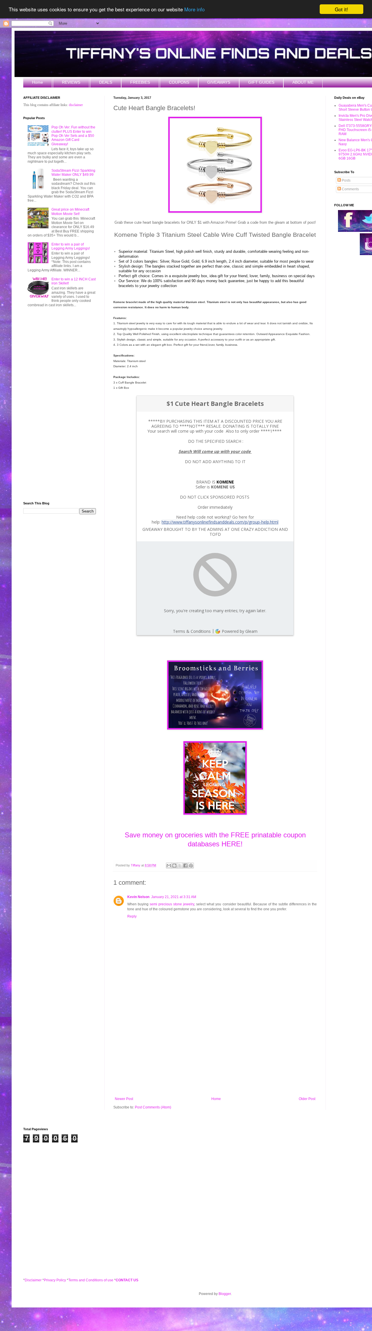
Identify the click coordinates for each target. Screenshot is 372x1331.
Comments (350, 189)
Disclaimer (33, 1280)
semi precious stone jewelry (172, 904)
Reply (132, 916)
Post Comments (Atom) (153, 1107)
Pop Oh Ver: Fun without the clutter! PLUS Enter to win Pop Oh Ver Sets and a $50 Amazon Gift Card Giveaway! (73, 135)
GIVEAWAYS (218, 82)
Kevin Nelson (138, 897)
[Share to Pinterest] (191, 865)
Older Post (307, 1099)
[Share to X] (180, 865)
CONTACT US (127, 1280)
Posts (345, 180)
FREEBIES (140, 82)
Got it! (341, 9)
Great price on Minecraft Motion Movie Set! (70, 211)
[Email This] (169, 865)
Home (37, 82)
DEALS (105, 82)
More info (194, 9)
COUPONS (179, 82)
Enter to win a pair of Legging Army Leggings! (70, 246)
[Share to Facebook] (185, 865)
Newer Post (124, 1099)
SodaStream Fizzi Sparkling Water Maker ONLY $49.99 (73, 173)
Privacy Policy (55, 1280)
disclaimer (76, 105)
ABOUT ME (303, 82)
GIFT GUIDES (261, 82)
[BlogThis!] (174, 865)
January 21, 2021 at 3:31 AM (173, 897)
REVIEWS (71, 82)
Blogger (225, 1294)
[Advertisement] (215, 1049)
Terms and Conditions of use (90, 1280)
